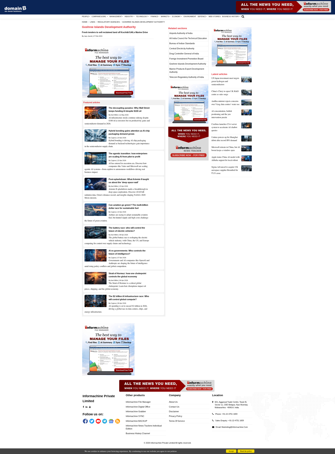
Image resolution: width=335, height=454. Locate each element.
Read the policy (246, 451)
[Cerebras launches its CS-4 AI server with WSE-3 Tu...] (246, 128)
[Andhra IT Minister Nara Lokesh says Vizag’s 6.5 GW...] (246, 103)
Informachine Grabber (136, 411)
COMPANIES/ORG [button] (99, 17)
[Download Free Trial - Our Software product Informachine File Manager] (123, 72)
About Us (173, 402)
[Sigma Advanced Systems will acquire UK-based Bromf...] (246, 170)
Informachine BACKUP (136, 421)
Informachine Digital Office (138, 407)
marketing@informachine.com (235, 427)
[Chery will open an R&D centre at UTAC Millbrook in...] (246, 93)
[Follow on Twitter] (91, 421)
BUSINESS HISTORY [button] (230, 17)
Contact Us (174, 407)
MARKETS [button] (165, 17)
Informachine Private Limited (162, 443)
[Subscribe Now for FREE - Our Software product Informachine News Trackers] (283, 7)
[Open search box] (243, 16)
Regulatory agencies (109, 22)
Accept (231, 451)
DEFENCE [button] (202, 17)
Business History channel (138, 433)
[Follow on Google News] (111, 421)
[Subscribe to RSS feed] (117, 421)
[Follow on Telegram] (104, 421)
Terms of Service (177, 421)
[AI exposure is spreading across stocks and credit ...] (246, 114)
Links (92, 22)
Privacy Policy (175, 416)
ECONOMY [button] (176, 17)
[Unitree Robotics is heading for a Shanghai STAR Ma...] (246, 139)
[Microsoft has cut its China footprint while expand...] (246, 149)
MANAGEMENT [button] (116, 17)
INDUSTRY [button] (129, 17)
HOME (84, 22)
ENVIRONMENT (190, 17)
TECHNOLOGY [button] (142, 17)
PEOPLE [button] (85, 17)
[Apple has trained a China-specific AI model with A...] (246, 159)
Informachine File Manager (138, 402)
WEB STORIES (215, 17)
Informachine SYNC (135, 416)
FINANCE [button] (154, 17)
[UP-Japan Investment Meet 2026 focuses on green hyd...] (246, 82)
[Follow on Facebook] (85, 421)
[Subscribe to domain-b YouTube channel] (98, 421)
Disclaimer (174, 411)
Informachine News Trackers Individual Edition (144, 427)
